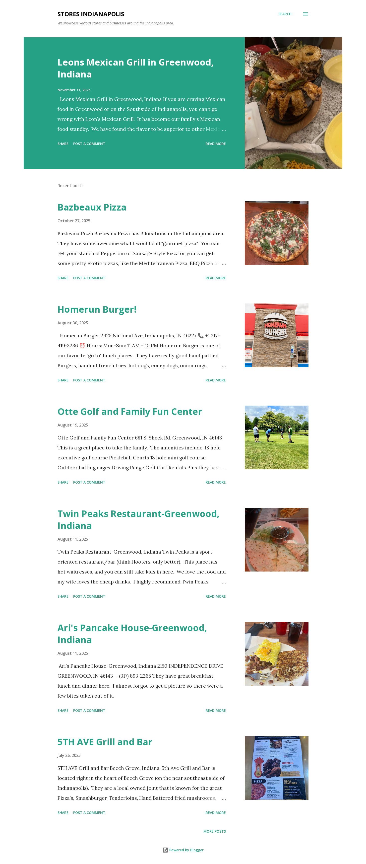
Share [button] (63, 143)
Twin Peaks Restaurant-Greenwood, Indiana (138, 519)
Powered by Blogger (186, 850)
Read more (216, 143)
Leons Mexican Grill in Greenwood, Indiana (136, 68)
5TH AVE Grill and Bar (105, 742)
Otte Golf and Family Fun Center (130, 411)
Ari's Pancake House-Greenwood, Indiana (132, 634)
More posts (214, 831)
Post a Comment (89, 143)
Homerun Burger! (97, 309)
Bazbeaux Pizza (92, 207)
